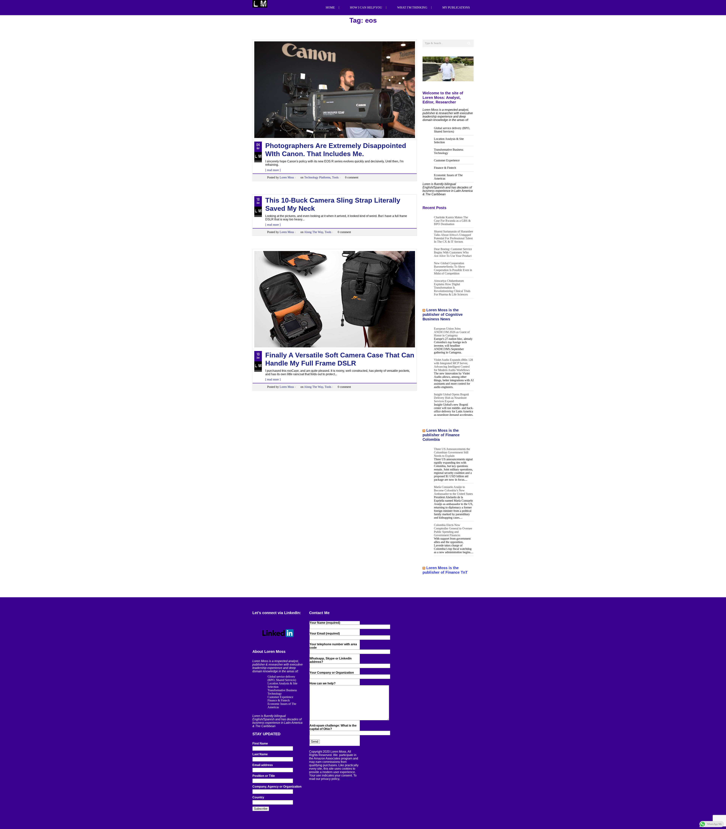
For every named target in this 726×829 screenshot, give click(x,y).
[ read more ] (273, 170)
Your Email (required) (324, 633)
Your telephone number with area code (333, 646)
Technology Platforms (317, 177)
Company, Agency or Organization (277, 786)
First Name (260, 743)
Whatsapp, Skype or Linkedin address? (330, 660)
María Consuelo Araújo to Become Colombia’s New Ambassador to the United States (453, 490)
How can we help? (322, 683)
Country (258, 797)
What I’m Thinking (412, 7)
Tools (335, 177)
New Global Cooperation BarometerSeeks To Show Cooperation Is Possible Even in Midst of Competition (453, 268)
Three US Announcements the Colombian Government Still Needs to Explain (452, 452)
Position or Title (263, 775)
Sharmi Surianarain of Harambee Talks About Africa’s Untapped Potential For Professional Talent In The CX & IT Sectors (453, 236)
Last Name (260, 754)
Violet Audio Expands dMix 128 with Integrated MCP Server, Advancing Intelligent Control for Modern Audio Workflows (453, 365)
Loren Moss (287, 177)
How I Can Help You (366, 7)
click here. (347, 778)
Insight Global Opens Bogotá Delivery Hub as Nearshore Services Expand (451, 398)
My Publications (456, 7)
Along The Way (313, 232)
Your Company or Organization (331, 672)
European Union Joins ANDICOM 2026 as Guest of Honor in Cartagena (452, 332)
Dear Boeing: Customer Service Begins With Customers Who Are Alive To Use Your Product (453, 252)
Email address (262, 765)
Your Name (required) (324, 622)
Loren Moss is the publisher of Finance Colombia (441, 435)
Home (330, 7)
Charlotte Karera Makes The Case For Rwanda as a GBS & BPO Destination (452, 221)
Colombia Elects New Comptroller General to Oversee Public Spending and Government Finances (453, 530)
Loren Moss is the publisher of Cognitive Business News (443, 314)
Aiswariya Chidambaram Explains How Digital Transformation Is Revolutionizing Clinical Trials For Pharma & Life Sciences (452, 287)
